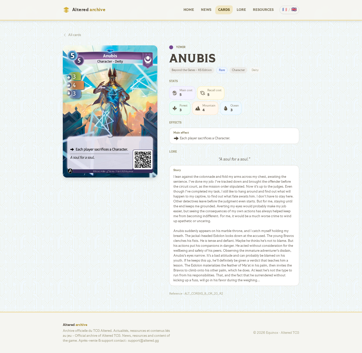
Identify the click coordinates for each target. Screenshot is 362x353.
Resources (263, 10)
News (206, 10)
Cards (224, 10)
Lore (241, 10)
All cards (74, 35)
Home (188, 10)
